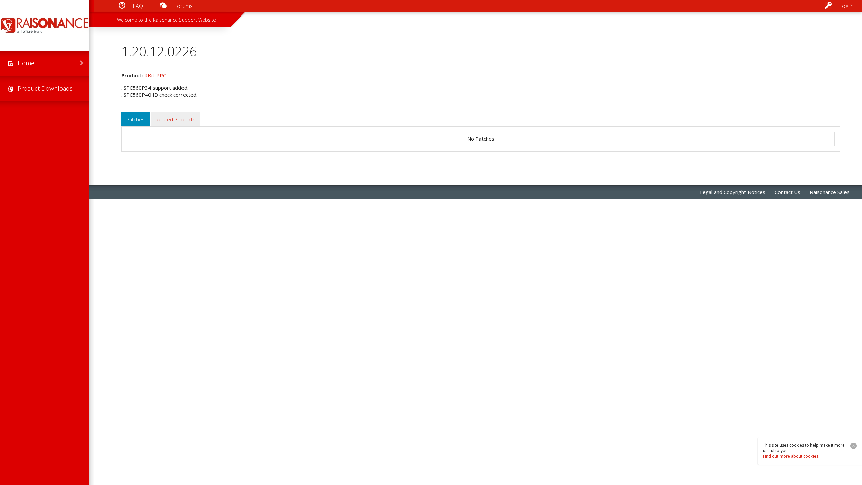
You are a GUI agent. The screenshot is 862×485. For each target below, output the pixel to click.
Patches (135, 119)
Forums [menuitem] (183, 6)
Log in (846, 6)
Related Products (175, 119)
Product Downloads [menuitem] (45, 88)
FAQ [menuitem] (138, 6)
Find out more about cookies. (791, 456)
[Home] (44, 25)
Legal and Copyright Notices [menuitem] (732, 192)
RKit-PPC (155, 75)
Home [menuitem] (26, 63)
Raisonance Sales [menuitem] (830, 192)
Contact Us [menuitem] (787, 192)
